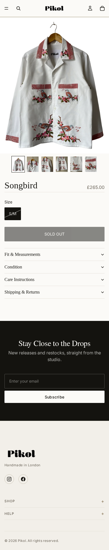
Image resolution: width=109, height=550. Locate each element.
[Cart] (102, 8)
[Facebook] (23, 479)
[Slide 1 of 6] (18, 164)
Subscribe (55, 397)
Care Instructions (19, 279)
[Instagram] (9, 479)
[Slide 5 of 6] (76, 164)
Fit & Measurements (22, 254)
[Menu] (6, 8)
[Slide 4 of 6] (62, 164)
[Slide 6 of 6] (91, 164)
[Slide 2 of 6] (33, 164)
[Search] (18, 8)
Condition (13, 267)
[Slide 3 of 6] (47, 164)
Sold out (54, 234)
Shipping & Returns (22, 292)
